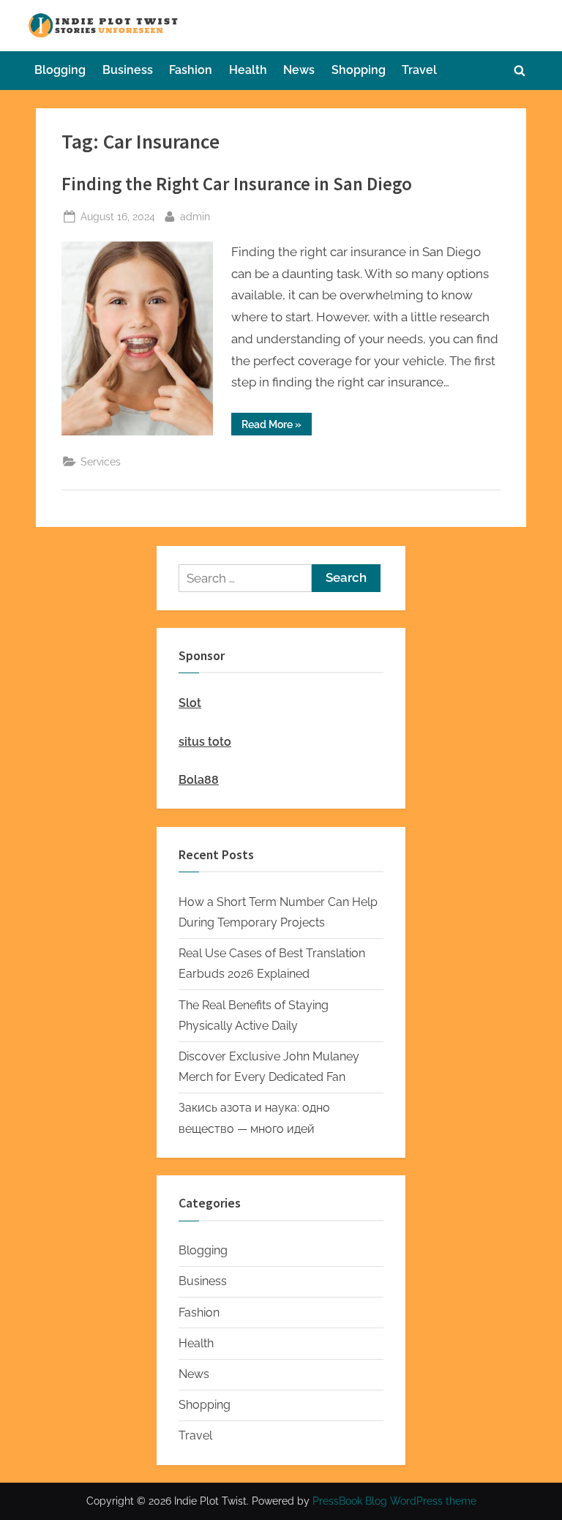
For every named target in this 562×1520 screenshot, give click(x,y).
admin (195, 215)
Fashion (190, 70)
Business (127, 70)
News (299, 70)
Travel (419, 70)
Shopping (358, 70)
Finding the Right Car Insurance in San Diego (236, 184)
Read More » (276, 426)
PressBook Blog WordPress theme (394, 1501)
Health (248, 70)
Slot (190, 703)
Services (100, 461)
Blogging (60, 70)
